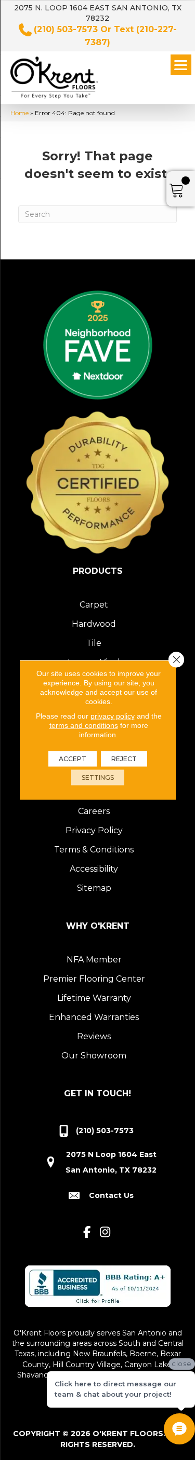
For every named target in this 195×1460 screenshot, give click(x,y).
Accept (72, 759)
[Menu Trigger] (181, 64)
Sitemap (94, 888)
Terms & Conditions (94, 850)
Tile (93, 643)
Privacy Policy (94, 830)
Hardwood (94, 624)
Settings (98, 777)
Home (19, 113)
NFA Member (94, 960)
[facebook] (87, 1232)
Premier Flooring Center (94, 979)
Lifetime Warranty (94, 998)
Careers (94, 811)
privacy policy (112, 716)
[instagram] (105, 1232)
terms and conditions (83, 725)
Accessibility (94, 869)
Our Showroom (93, 1055)
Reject (124, 759)
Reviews (94, 1036)
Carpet (94, 605)
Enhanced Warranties (94, 1017)
